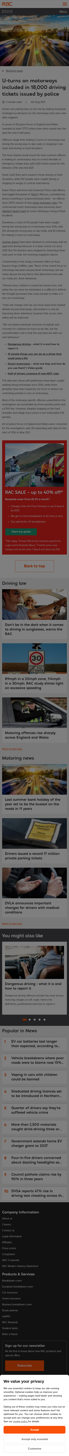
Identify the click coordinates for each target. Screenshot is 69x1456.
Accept (34, 1429)
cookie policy (20, 1421)
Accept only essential (34, 1439)
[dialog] (34, 1415)
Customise (34, 1448)
